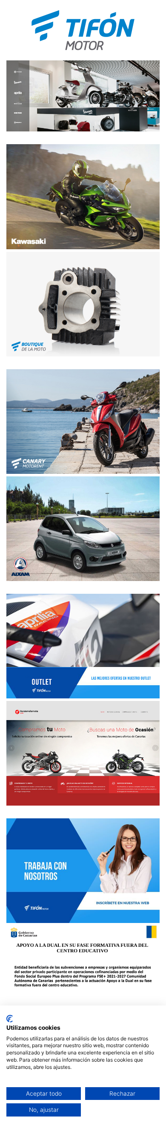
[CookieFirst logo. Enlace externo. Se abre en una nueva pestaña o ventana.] (9, 1019)
